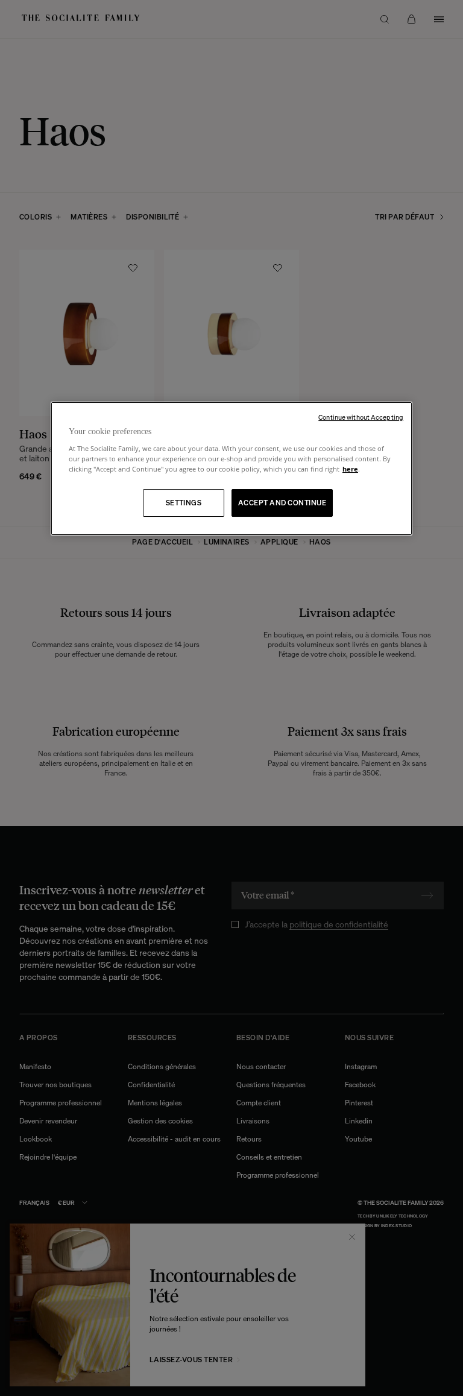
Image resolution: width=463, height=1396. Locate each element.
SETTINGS (184, 502)
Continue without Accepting (360, 417)
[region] (231, 469)
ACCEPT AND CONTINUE (282, 502)
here (350, 468)
